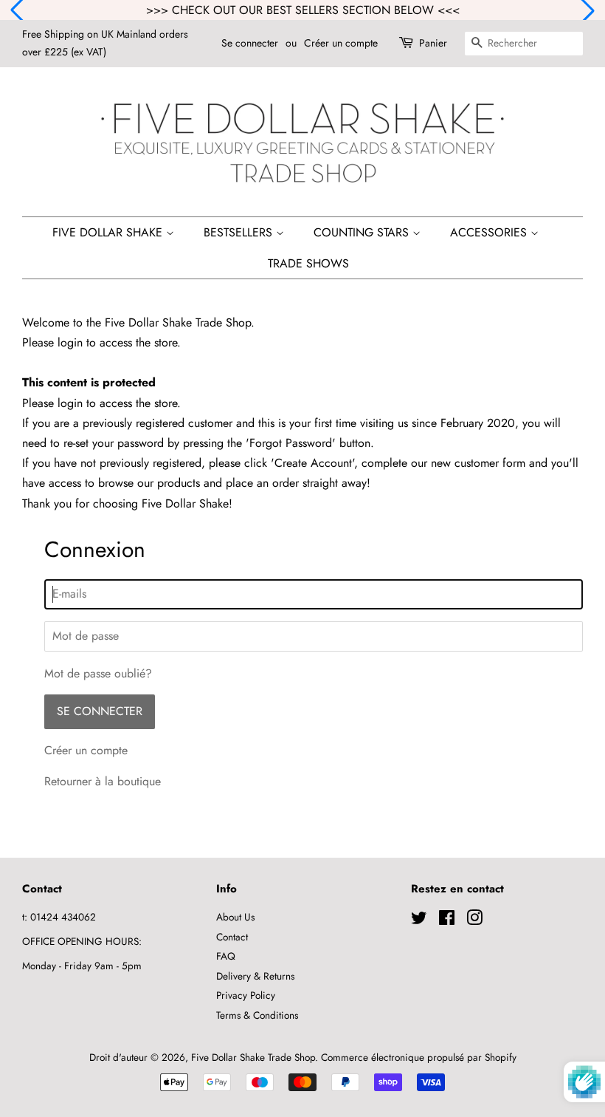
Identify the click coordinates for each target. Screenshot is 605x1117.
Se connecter (249, 42)
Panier (433, 42)
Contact (232, 936)
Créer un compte (341, 42)
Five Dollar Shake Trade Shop (253, 1057)
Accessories (490, 232)
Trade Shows (308, 263)
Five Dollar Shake (109, 232)
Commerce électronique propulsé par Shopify (418, 1057)
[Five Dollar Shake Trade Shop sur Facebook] (446, 920)
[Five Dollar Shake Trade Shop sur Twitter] (419, 920)
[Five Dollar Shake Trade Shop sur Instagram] (474, 920)
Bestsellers (240, 232)
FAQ (225, 956)
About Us (235, 916)
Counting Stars (363, 232)
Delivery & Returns (255, 976)
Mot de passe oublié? (98, 673)
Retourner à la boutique (102, 781)
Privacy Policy (245, 995)
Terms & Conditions (257, 1015)
